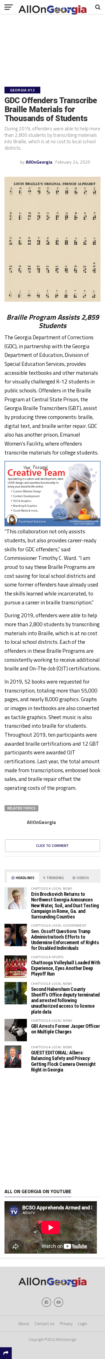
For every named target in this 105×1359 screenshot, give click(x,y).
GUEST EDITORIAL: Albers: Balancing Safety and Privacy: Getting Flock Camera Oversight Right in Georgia (63, 1061)
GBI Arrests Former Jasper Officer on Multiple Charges (65, 1029)
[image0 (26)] (52, 524)
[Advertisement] (52, 1130)
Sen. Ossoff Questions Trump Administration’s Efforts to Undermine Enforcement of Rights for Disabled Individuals (65, 939)
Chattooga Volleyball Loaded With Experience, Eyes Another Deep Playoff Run (65, 968)
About (23, 1323)
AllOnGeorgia (39, 162)
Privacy (66, 1323)
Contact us (45, 1323)
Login (82, 1323)
